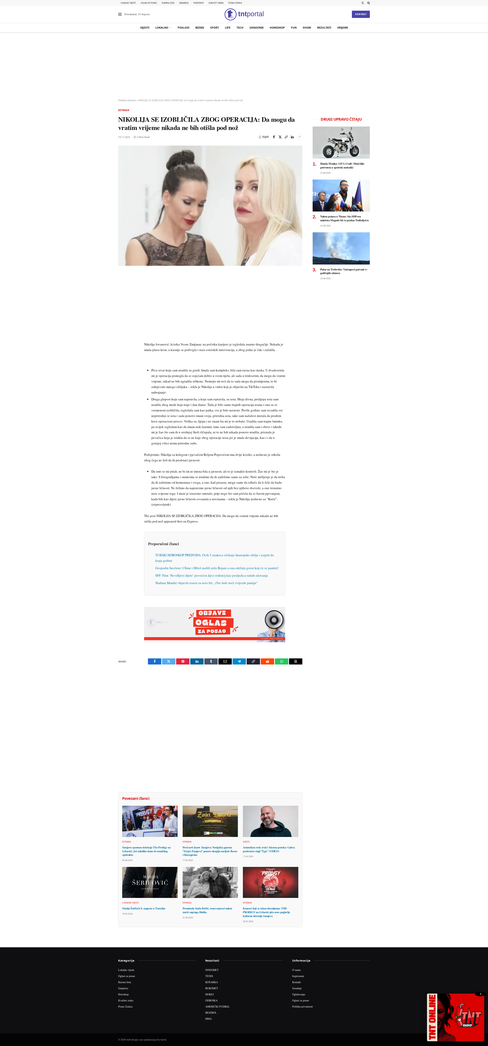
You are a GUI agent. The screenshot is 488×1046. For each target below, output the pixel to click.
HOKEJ (209, 994)
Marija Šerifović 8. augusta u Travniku (143, 908)
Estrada (123, 110)
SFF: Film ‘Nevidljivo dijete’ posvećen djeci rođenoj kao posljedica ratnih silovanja (211, 575)
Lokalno (161, 27)
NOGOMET (212, 970)
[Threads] (121, 363)
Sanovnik (257, 27)
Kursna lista (168, 3)
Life (227, 27)
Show (307, 27)
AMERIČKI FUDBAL (217, 1006)
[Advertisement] (244, 65)
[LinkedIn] (121, 328)
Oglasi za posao (149, 3)
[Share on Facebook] (274, 137)
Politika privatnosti (302, 1006)
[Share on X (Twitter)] (280, 137)
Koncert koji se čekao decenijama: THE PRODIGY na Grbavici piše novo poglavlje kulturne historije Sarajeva (266, 912)
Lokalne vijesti (128, 3)
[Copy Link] (286, 137)
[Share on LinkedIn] (292, 137)
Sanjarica (184, 3)
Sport (214, 27)
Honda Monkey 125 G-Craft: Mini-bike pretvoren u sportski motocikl (342, 165)
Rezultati (324, 27)
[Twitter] (121, 293)
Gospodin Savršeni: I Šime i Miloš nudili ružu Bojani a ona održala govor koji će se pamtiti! (217, 568)
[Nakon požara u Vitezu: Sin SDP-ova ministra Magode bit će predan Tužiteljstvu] (341, 196)
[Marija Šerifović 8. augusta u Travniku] (150, 882)
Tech (240, 27)
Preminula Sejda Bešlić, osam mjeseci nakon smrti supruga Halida (207, 910)
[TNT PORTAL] (244, 14)
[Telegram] (121, 345)
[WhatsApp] (121, 354)
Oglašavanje (298, 994)
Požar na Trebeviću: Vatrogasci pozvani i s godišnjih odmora (343, 271)
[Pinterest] (121, 302)
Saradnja (297, 988)
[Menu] (120, 14)
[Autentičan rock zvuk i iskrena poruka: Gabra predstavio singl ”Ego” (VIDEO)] (270, 821)
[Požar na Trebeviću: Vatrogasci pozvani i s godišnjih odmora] (341, 248)
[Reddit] (121, 337)
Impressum (298, 976)
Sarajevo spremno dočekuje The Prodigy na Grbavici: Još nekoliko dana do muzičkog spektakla (146, 851)
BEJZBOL (211, 1012)
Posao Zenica (235, 3)
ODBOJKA (211, 1000)
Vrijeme (342, 27)
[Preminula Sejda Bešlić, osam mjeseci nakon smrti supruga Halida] (210, 882)
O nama (296, 970)
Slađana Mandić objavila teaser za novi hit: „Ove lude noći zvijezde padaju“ (206, 583)
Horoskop (198, 3)
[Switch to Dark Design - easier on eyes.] (363, 3)
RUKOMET (211, 988)
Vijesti (144, 27)
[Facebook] (121, 284)
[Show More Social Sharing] (299, 137)
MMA (208, 1018)
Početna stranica (127, 100)
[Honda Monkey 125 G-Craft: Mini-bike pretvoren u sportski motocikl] (341, 143)
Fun (294, 27)
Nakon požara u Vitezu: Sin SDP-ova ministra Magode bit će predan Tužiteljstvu (344, 218)
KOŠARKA (211, 982)
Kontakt (361, 14)
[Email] (121, 310)
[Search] (368, 3)
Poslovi (183, 27)
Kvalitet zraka (216, 3)
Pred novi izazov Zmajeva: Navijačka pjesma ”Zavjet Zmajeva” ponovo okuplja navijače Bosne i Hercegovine (210, 851)
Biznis (199, 27)
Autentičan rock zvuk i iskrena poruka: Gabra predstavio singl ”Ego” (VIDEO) (269, 849)
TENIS (209, 976)
